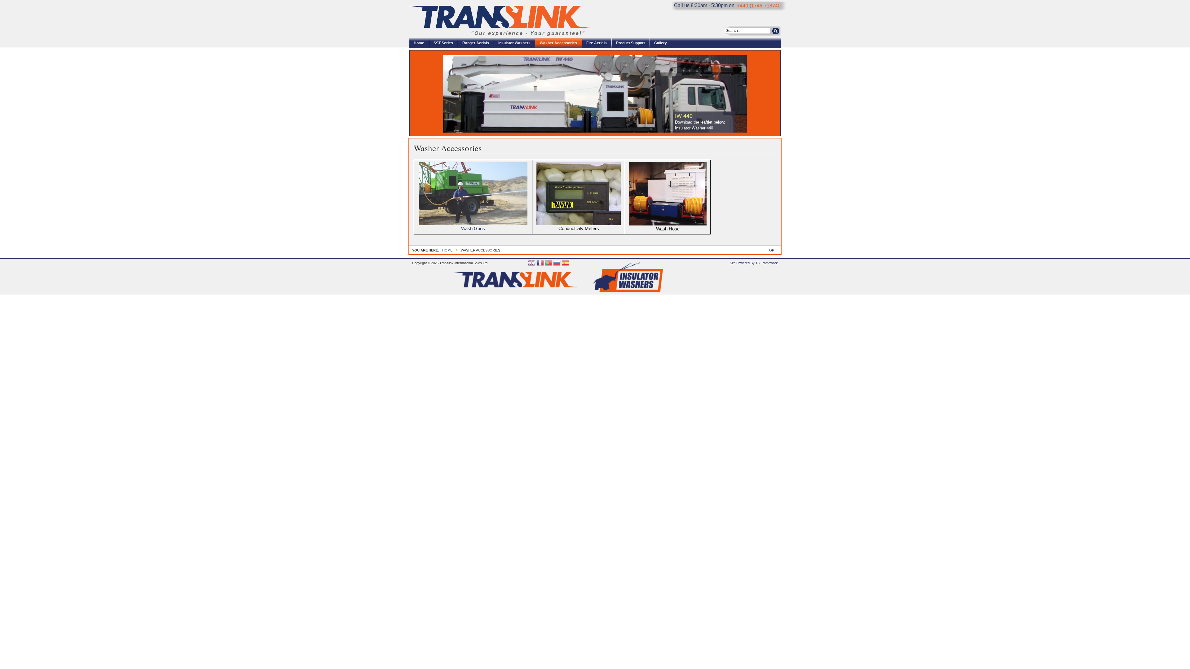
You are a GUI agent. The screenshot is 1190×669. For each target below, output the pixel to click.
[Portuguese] (548, 263)
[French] (540, 263)
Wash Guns (473, 228)
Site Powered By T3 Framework (754, 263)
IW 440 (684, 116)
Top (770, 250)
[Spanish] (565, 263)
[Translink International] (500, 17)
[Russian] (557, 263)
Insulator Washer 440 (694, 128)
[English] (532, 263)
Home (447, 250)
